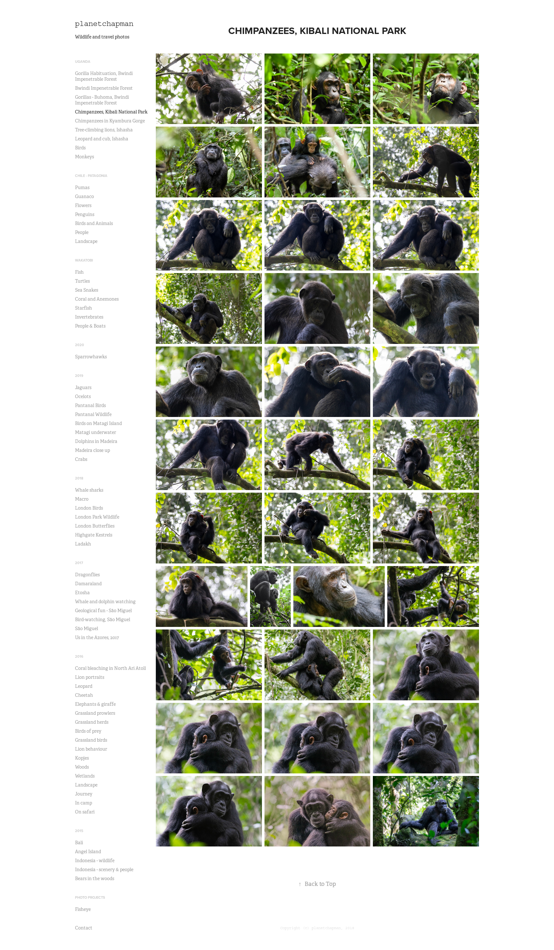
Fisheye (83, 909)
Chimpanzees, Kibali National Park (111, 112)
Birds (80, 148)
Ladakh (83, 544)
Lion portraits (89, 677)
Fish (79, 272)
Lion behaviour (91, 749)
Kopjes (82, 758)
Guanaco (84, 196)
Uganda (82, 61)
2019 (79, 375)
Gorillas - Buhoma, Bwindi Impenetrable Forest (102, 100)
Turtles (82, 281)
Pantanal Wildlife (93, 414)
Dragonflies (87, 575)
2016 (79, 656)
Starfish (83, 308)
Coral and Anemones (97, 299)
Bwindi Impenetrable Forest (104, 88)
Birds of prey (88, 731)
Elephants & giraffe (95, 704)
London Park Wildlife (97, 517)
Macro (81, 499)
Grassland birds (91, 740)
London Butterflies (94, 526)
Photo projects (90, 897)
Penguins (84, 214)
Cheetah (84, 695)
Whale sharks (89, 490)
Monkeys (84, 157)
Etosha (82, 593)
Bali (79, 843)
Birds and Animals (94, 223)
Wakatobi (84, 260)
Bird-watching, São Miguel (102, 619)
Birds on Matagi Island (98, 423)
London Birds (89, 508)
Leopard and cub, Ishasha (101, 139)
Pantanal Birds (90, 405)
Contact (83, 928)
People (81, 232)
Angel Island (88, 851)
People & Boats (90, 326)
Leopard (83, 686)
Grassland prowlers (95, 713)
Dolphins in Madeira (96, 441)
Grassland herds (91, 722)
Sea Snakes (86, 290)
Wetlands (85, 776)
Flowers (83, 205)
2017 (79, 562)
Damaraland (88, 584)
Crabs (81, 459)
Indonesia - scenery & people (104, 869)
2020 (79, 344)
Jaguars (83, 387)
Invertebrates (89, 317)
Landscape (86, 241)
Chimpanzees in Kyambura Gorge (110, 121)
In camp (83, 803)
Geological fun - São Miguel (103, 610)
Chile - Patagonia (91, 175)
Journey (83, 794)
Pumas (82, 187)
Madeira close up (92, 450)
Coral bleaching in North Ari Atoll (110, 668)
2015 (79, 830)
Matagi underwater (95, 432)
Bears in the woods (94, 878)
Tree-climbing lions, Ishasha (104, 130)
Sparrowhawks (91, 357)
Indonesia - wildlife (94, 860)
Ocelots (83, 396)
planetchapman (104, 23)
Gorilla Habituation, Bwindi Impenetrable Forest (104, 76)
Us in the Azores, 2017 (97, 637)
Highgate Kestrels (93, 535)
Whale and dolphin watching (105, 601)
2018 (79, 478)
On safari (85, 812)
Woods (82, 767)
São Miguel (86, 628)
